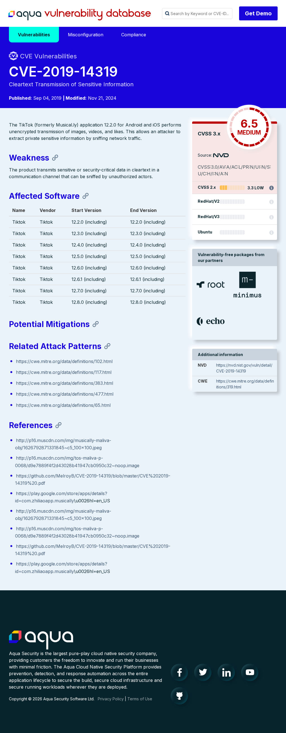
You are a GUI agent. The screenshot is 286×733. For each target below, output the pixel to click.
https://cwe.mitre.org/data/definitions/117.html (63, 372)
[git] (181, 697)
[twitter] (204, 674)
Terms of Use (139, 698)
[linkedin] (228, 674)
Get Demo (258, 13)
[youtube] (251, 674)
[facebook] (181, 674)
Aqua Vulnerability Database (79, 15)
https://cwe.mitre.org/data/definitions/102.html (64, 361)
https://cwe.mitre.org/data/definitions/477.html (64, 394)
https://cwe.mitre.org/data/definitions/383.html (64, 383)
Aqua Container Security (41, 640)
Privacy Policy (111, 698)
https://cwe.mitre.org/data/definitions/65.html (63, 405)
